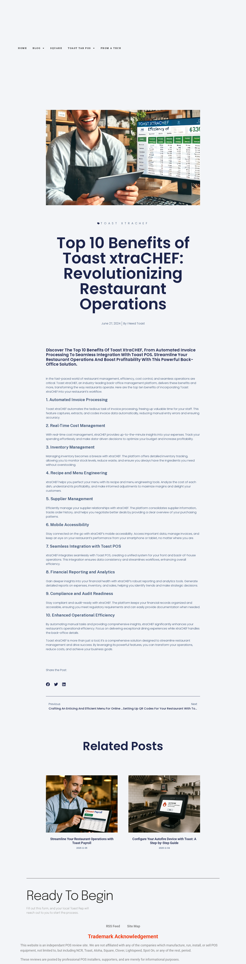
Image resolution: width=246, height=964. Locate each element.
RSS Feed (113, 926)
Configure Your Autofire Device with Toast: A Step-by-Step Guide (164, 841)
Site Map (133, 926)
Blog (37, 48)
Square (56, 48)
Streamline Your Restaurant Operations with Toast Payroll (81, 841)
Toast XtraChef (125, 223)
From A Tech (111, 48)
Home (22, 48)
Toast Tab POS (79, 48)
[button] (48, 684)
